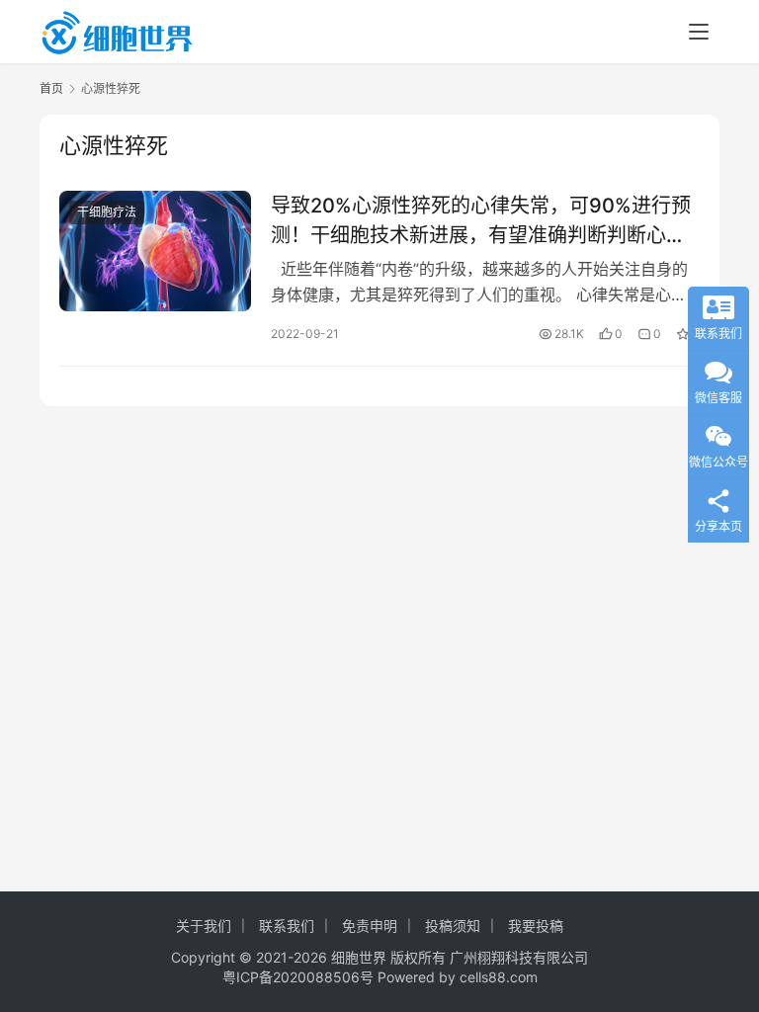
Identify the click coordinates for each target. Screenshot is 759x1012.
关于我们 (203, 925)
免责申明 (369, 925)
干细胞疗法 (106, 212)
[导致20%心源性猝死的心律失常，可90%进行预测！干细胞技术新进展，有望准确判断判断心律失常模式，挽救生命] (155, 250)
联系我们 (286, 925)
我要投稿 (535, 925)
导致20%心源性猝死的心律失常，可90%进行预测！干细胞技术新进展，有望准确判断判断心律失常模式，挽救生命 (481, 220)
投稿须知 (452, 925)
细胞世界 (358, 957)
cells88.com (499, 977)
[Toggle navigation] (698, 31)
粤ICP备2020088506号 (298, 977)
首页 (51, 88)
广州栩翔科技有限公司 (519, 957)
